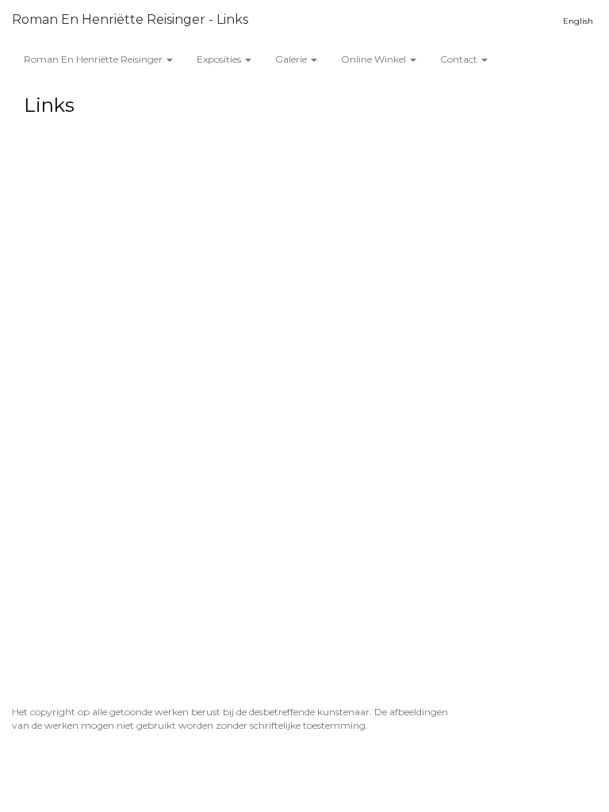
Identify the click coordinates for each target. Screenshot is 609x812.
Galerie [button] (292, 59)
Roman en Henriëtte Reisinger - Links (130, 19)
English (578, 21)
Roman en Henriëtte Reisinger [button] (94, 59)
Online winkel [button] (374, 59)
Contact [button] (460, 59)
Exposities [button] (220, 59)
